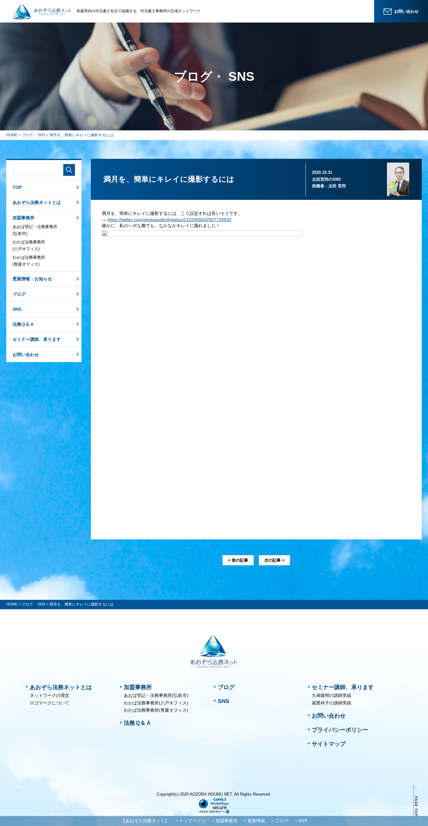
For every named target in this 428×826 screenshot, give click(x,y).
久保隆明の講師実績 (331, 695)
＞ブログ (279, 820)
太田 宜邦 (337, 186)
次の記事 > (274, 560)
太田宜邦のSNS (326, 179)
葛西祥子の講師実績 (331, 702)
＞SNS (300, 820)
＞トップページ (190, 820)
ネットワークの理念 (49, 695)
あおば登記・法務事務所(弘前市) (35, 230)
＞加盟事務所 (224, 820)
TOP (17, 187)
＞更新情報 (254, 820)
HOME (12, 135)
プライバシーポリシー (340, 730)
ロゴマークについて (49, 702)
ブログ (19, 294)
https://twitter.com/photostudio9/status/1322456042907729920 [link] (169, 219)
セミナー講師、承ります (37, 339)
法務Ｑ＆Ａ (23, 324)
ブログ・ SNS (33, 135)
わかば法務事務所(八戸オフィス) (29, 245)
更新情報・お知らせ (32, 278)
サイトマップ (329, 744)
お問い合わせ (26, 354)
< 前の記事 (238, 560)
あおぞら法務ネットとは (37, 202)
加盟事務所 (23, 217)
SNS (17, 309)
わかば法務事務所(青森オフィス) (29, 261)
